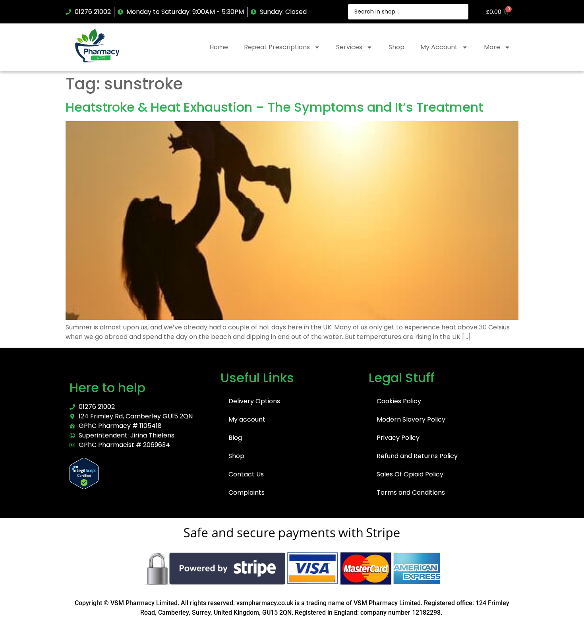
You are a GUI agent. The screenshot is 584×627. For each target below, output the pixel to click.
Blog (235, 437)
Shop (396, 47)
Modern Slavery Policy (411, 419)
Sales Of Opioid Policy (410, 474)
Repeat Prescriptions (277, 47)
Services (349, 47)
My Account (439, 47)
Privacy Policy (398, 437)
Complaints (246, 492)
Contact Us (246, 474)
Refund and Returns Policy (417, 456)
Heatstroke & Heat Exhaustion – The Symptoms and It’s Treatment (274, 107)
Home (218, 47)
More (492, 47)
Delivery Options (254, 401)
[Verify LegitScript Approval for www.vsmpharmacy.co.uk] (84, 487)
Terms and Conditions (411, 492)
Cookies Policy (399, 401)
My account (246, 419)
